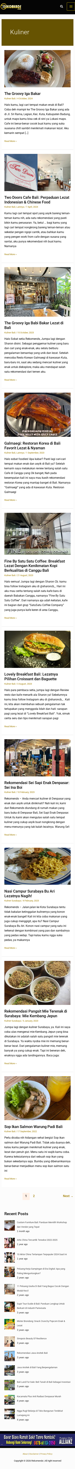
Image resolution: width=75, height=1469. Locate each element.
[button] (61, 7)
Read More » (10, 140)
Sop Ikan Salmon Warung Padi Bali (33, 1127)
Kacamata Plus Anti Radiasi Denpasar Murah (39, 1396)
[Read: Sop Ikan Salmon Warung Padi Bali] (37, 1098)
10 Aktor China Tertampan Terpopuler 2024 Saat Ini (42, 1254)
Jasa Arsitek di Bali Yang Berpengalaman (37, 1367)
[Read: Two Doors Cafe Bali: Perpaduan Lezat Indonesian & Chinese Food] (37, 172)
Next (68, 1196)
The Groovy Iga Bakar (22, 93)
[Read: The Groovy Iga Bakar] (37, 68)
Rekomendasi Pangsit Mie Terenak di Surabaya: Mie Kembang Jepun (35, 1013)
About (25, 1454)
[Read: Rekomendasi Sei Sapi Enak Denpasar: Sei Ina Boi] (37, 757)
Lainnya (20, 207)
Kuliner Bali (9, 98)
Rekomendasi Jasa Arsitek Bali (32, 1353)
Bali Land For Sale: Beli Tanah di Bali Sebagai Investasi (43, 1382)
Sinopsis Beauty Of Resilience (32, 1338)
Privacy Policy (46, 1454)
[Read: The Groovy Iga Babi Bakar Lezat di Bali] (37, 291)
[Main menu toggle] (71, 6)
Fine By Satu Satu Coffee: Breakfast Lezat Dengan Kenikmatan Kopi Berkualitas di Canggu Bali (34, 566)
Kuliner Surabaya (12, 900)
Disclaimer (34, 1454)
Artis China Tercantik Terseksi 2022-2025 (37, 1240)
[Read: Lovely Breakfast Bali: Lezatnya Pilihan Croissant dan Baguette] (37, 649)
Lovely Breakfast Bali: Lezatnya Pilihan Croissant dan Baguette (31, 676)
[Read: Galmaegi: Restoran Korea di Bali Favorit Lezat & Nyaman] (37, 414)
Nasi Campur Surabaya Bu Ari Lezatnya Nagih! (29, 893)
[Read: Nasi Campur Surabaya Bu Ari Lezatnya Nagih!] (37, 866)
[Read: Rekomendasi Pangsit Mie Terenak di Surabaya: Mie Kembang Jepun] (37, 982)
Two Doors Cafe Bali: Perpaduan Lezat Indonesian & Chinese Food (36, 199)
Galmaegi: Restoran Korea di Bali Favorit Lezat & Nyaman (32, 445)
